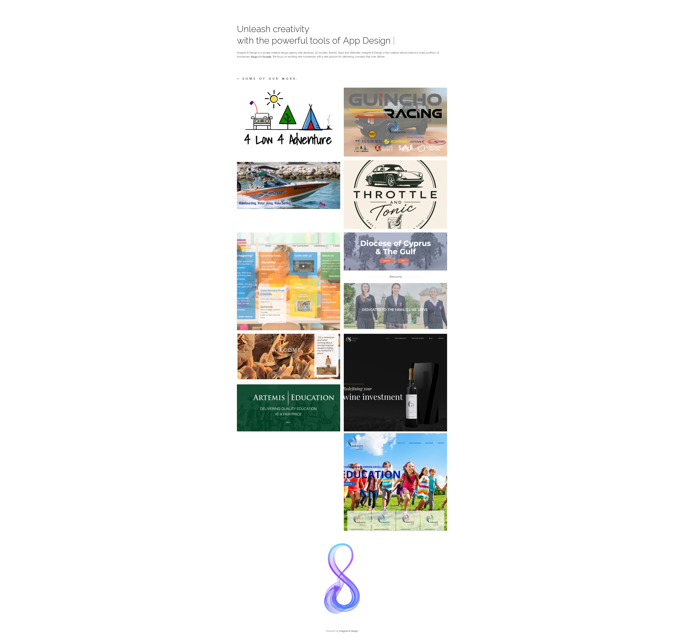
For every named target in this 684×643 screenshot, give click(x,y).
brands (267, 56)
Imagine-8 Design (348, 631)
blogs (254, 56)
